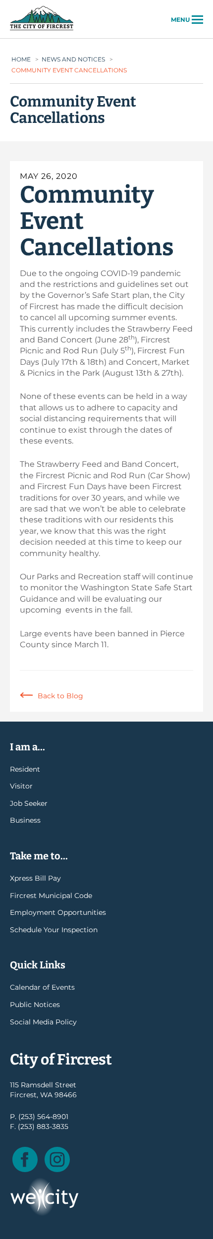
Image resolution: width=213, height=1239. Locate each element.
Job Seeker (29, 803)
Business (25, 820)
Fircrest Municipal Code (51, 895)
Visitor (21, 786)
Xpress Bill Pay (35, 878)
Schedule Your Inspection (54, 929)
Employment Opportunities (58, 912)
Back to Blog (60, 695)
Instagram (57, 1159)
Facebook (25, 1159)
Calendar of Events (42, 987)
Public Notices (35, 1004)
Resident (25, 769)
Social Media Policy (43, 1021)
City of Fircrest (41, 29)
